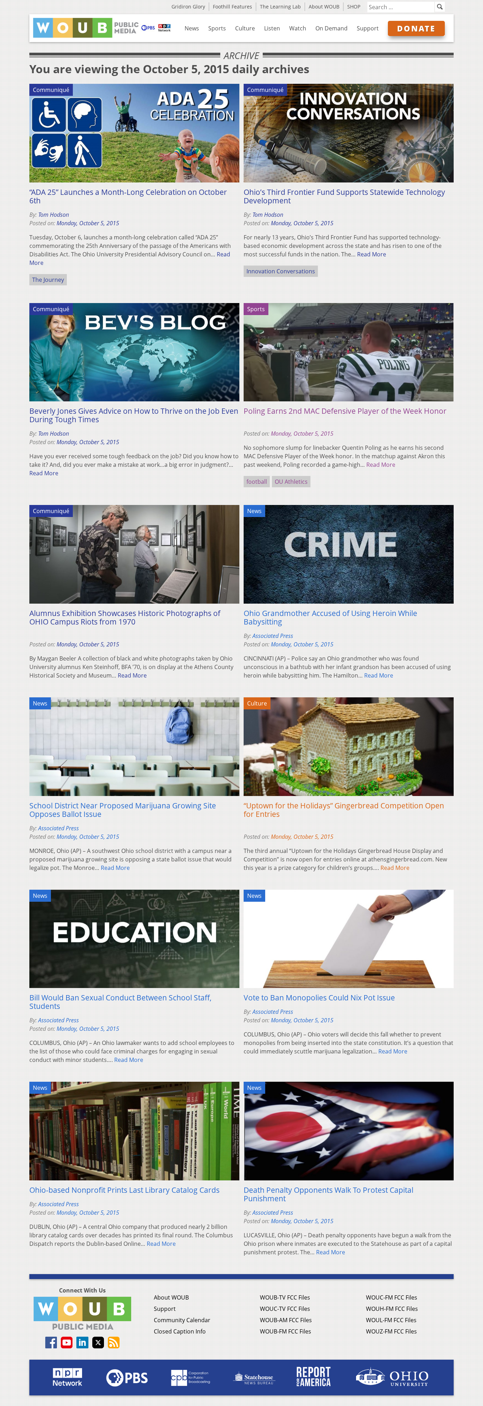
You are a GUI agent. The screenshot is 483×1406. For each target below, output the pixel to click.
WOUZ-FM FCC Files (391, 1331)
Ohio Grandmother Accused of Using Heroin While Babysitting (330, 617)
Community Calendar (182, 1320)
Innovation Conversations (280, 271)
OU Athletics (291, 482)
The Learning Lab (280, 6)
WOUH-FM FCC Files (392, 1309)
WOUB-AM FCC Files (286, 1320)
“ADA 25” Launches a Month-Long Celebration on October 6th (128, 196)
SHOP (353, 6)
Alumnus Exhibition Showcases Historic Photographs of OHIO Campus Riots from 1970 (124, 617)
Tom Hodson (53, 215)
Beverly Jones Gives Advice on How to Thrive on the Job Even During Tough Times (133, 415)
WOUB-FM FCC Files (285, 1331)
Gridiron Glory (188, 6)
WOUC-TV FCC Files (285, 1309)
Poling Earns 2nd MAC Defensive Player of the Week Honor (345, 411)
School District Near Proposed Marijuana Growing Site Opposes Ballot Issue (122, 809)
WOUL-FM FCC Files (391, 1320)
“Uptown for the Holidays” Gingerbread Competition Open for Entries (344, 809)
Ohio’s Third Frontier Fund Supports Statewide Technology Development (344, 196)
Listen (272, 28)
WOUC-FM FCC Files (391, 1297)
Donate (416, 28)
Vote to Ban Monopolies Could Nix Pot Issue (319, 997)
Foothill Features (232, 6)
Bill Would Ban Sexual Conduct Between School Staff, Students (120, 1001)
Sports (217, 28)
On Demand (331, 28)
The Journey (48, 280)
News (192, 28)
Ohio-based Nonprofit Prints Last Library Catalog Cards (124, 1190)
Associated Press (272, 636)
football (256, 482)
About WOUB (324, 6)
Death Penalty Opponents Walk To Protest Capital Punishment (328, 1194)
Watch (297, 28)
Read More (371, 254)
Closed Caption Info (180, 1331)
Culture (245, 28)
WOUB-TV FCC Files (285, 1297)
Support (368, 28)
